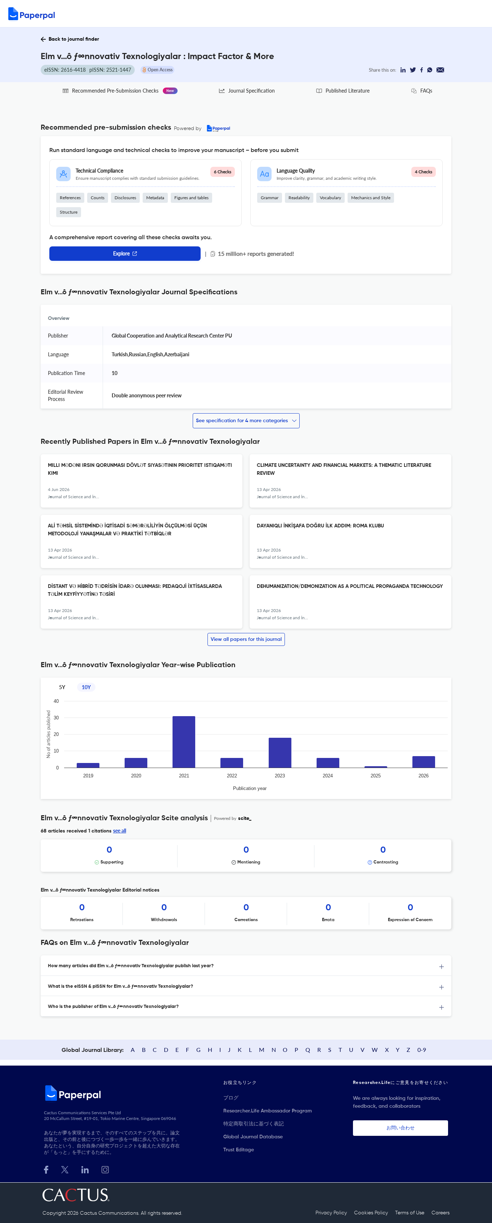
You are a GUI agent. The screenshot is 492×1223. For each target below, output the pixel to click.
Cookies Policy (371, 1212)
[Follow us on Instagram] (105, 1168)
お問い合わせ (400, 1128)
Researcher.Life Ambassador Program (267, 1110)
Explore (121, 253)
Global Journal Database (253, 1136)
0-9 (421, 1049)
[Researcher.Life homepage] (113, 1093)
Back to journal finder (74, 39)
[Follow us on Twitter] (64, 1168)
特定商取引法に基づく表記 (253, 1123)
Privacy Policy (331, 1212)
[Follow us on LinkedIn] (85, 1168)
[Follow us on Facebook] (46, 1168)
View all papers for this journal (246, 639)
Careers (440, 1212)
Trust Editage (238, 1149)
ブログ (230, 1098)
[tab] (246, 965)
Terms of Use (409, 1212)
